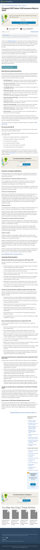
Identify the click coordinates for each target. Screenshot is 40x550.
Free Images (22, 547)
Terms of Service (16, 547)
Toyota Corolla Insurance (31, 460)
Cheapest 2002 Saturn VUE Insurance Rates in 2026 (6, 522)
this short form (12, 152)
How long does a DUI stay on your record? (33, 438)
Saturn (19, 5)
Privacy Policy (35, 546)
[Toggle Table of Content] (9, 67)
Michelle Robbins (30, 28)
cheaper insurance (12, 41)
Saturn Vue (24, 5)
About (3, 541)
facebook (7, 537)
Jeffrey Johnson (16, 28)
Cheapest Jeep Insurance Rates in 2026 (32, 431)
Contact (29, 546)
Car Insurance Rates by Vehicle (11, 5)
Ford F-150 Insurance (33, 462)
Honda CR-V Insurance (33, 458)
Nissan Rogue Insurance (31, 465)
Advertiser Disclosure (34, 31)
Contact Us (7, 541)
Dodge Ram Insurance (33, 453)
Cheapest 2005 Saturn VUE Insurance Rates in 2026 (24, 522)
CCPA (26, 547)
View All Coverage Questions (32, 445)
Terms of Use (27, 24)
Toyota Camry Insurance (31, 456)
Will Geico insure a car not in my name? (33, 424)
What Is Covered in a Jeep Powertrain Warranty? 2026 (32, 427)
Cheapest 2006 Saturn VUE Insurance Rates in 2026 (22, 412)
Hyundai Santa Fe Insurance (32, 468)
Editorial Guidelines (5, 35)
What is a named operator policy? (32, 421)
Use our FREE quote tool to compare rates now (12, 254)
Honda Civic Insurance (33, 470)
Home (3, 5)
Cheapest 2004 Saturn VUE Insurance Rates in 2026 (34, 522)
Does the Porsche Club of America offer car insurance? (33, 441)
